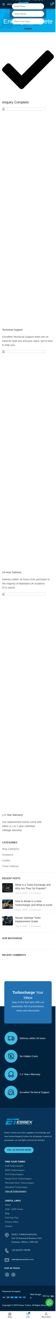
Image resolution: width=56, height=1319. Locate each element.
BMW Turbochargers (15, 1170)
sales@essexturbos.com (22, 1259)
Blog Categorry (10, 848)
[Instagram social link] (13, 1274)
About (7, 1205)
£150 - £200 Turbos (14, 1209)
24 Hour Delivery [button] (11, 572)
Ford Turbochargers (14, 1174)
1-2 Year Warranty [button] (12, 814)
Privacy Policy (12, 1222)
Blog (7, 1213)
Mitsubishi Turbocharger (16, 1187)
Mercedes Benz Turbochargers (19, 1183)
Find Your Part (11, 1217)
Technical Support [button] (12, 329)
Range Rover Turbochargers (18, 1178)
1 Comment (35, 893)
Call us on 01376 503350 (19, 1150)
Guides (6, 860)
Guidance (7, 854)
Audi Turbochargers (14, 1166)
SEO (45, 1296)
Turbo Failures (10, 866)
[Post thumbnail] (7, 889)
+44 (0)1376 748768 (20, 1250)
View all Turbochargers (15, 1191)
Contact (8, 1226)
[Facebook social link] (7, 1274)
